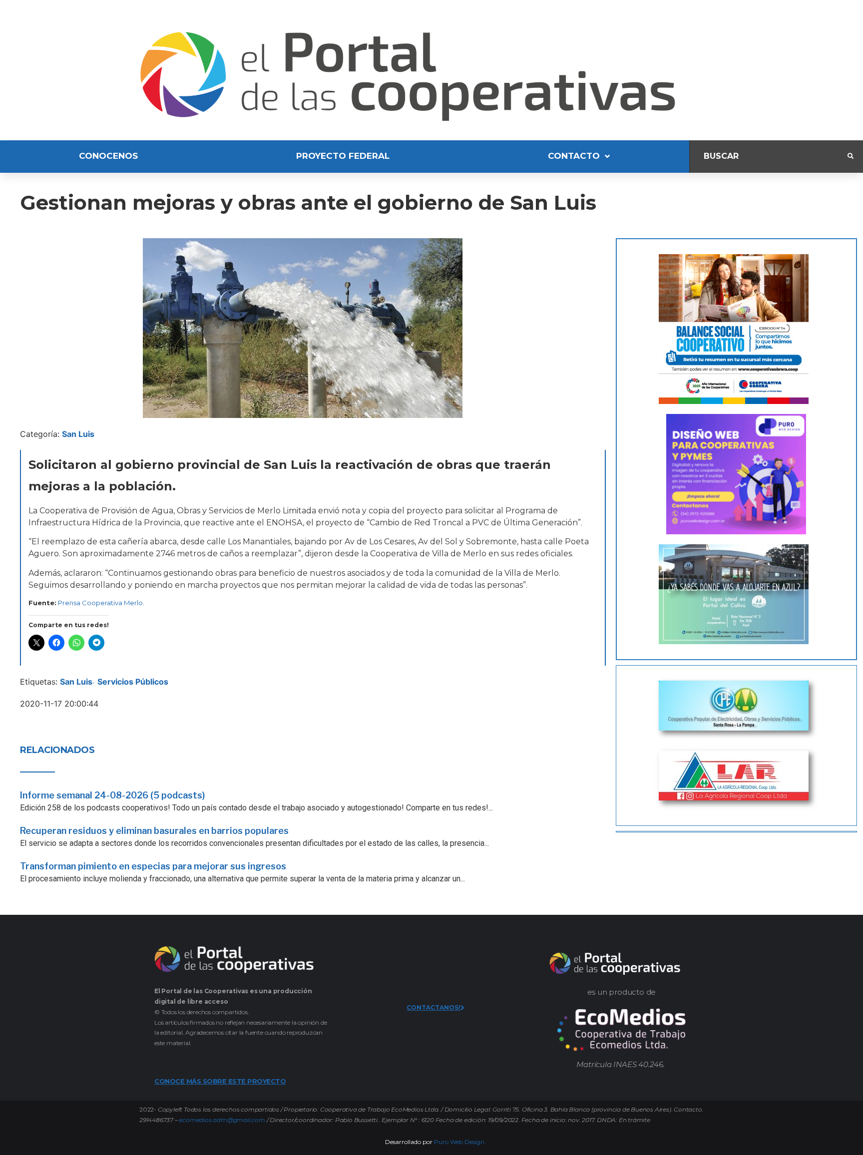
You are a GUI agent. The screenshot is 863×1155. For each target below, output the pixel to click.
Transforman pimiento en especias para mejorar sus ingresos (153, 866)
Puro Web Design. (460, 1142)
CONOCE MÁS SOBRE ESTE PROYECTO (220, 1081)
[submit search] (851, 156)
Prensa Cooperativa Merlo (100, 603)
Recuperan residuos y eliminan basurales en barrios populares (154, 830)
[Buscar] (769, 156)
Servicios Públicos (132, 682)
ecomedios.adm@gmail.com (222, 1120)
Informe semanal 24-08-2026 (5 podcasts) (112, 795)
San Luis (78, 434)
